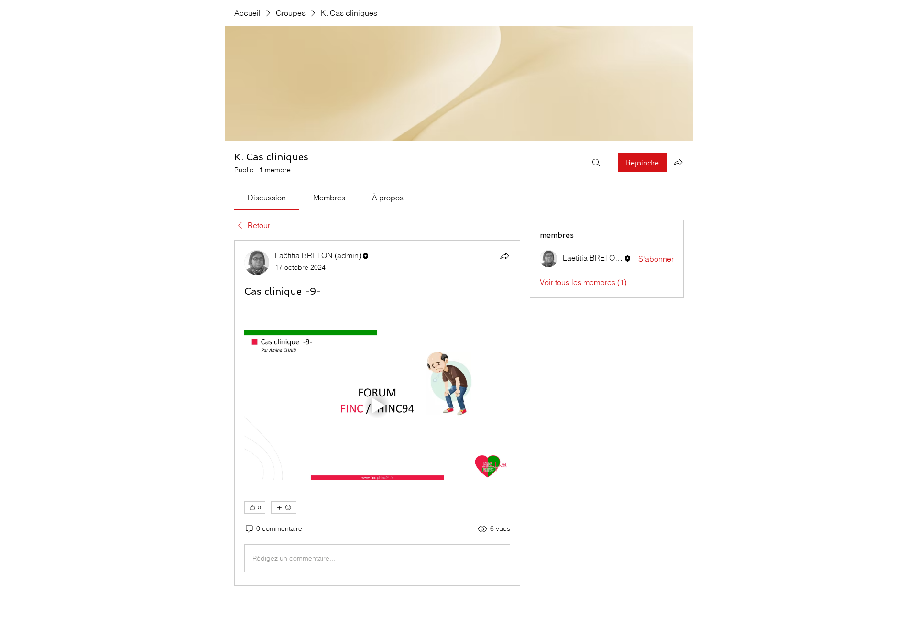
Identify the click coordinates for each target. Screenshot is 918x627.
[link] (267, 197)
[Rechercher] (596, 162)
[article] (377, 413)
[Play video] (377, 405)
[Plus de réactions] (283, 507)
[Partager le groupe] (678, 162)
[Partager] (504, 256)
